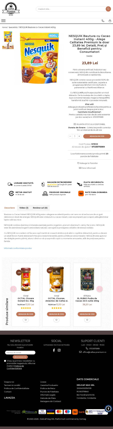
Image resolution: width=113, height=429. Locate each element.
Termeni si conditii (12, 385)
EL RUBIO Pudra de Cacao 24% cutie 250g (87, 299)
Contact (7, 392)
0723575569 (94, 348)
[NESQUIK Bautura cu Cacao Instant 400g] (39, 58)
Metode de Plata (48, 398)
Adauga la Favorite (88, 163)
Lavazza (9, 397)
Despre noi (9, 382)
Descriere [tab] (9, 208)
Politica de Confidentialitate (16, 388)
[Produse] (3, 21)
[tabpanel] (39, 58)
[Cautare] (108, 9)
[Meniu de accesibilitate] (108, 408)
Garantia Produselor (49, 385)
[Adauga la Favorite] (26, 320)
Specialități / (14, 27)
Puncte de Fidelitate (49, 392)
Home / (5, 27)
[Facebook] (54, 350)
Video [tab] (23, 208)
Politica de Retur (47, 388)
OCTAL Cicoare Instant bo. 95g (26, 299)
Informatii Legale (47, 395)
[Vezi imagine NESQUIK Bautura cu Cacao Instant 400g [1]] (8, 45)
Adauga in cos (97, 136)
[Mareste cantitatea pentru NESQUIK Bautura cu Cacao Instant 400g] (79, 136)
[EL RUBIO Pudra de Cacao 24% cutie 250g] (87, 279)
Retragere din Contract (50, 401)
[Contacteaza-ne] (103, 21)
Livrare (43, 382)
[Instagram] (59, 350)
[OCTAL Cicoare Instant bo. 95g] (25, 279)
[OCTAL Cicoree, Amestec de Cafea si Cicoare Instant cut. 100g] (56, 279)
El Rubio (87, 296)
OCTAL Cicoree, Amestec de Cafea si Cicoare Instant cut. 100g (56, 299)
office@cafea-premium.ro (94, 352)
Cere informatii (88, 168)
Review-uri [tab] (40, 208)
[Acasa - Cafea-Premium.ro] (16, 9)
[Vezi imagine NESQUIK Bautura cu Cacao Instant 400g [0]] (8, 36)
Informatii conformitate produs (18, 248)
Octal (25, 296)
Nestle (89, 56)
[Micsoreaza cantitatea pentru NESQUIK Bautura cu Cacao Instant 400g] (70, 136)
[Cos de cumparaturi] (110, 21)
